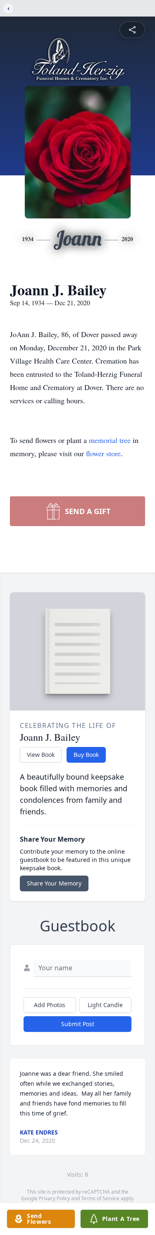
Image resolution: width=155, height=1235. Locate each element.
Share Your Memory (54, 883)
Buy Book (86, 755)
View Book (41, 755)
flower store (103, 453)
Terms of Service (100, 1198)
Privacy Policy (54, 1198)
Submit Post (77, 1024)
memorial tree (110, 440)
